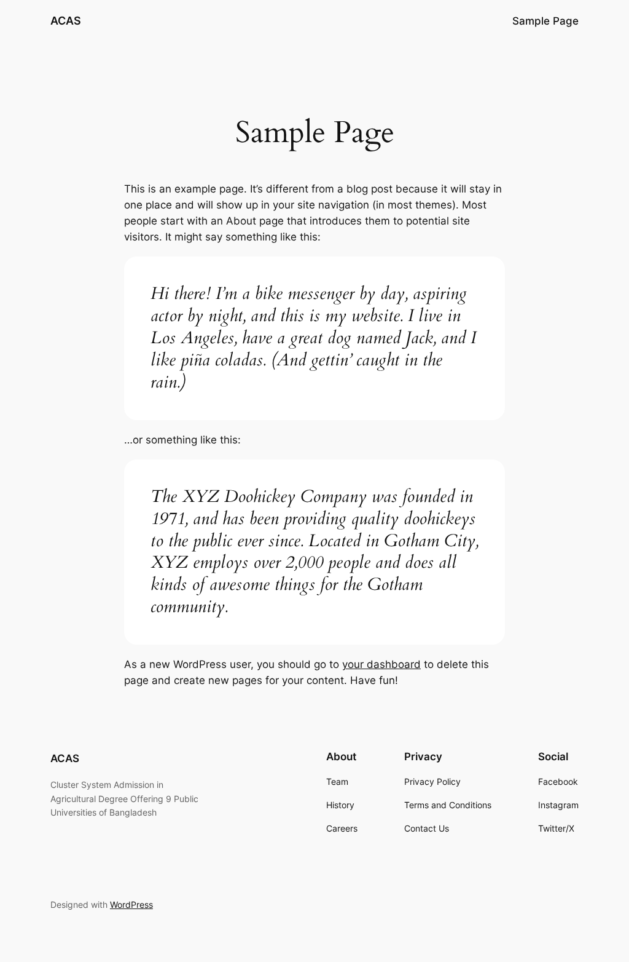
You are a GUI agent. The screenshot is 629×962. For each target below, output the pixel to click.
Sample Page (545, 21)
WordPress (131, 904)
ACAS (65, 20)
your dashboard (381, 664)
